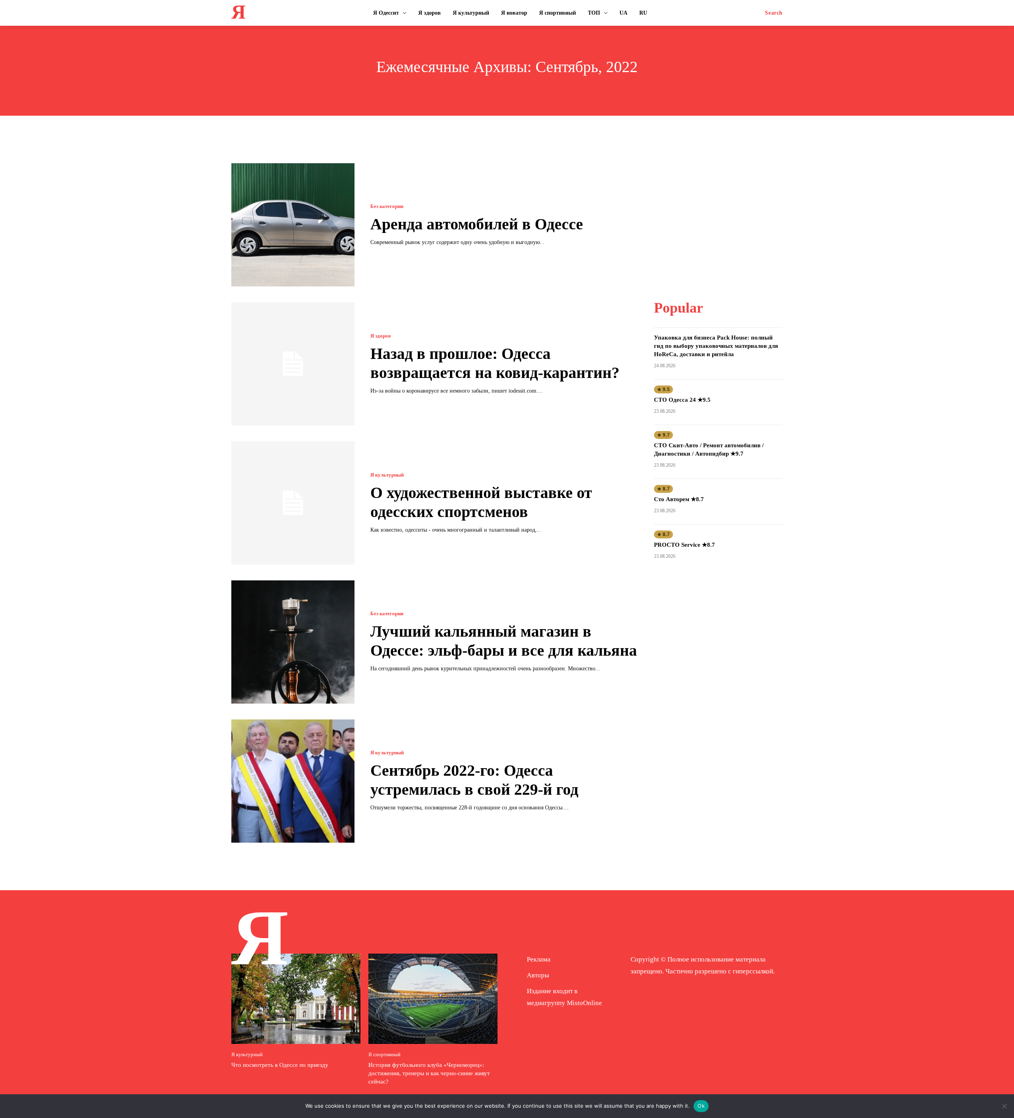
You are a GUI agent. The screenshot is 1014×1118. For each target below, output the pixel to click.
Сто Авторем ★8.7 (679, 499)
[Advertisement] (718, 212)
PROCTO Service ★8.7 (684, 545)
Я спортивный (384, 1054)
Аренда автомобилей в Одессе (476, 224)
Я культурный (387, 474)
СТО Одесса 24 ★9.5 (682, 400)
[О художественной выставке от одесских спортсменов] (293, 503)
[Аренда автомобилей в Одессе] (293, 224)
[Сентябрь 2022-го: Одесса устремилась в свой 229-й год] (293, 781)
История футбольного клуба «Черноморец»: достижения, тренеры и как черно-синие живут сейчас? (429, 1073)
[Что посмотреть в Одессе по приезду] (295, 999)
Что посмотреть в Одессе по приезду (279, 1065)
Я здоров (380, 335)
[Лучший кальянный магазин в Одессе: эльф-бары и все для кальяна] (293, 642)
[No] (1004, 1106)
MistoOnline (584, 1003)
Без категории (386, 206)
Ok (701, 1106)
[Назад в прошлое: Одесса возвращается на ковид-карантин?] (293, 363)
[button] (774, 13)
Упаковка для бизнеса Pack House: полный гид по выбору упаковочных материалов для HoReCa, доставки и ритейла (716, 345)
